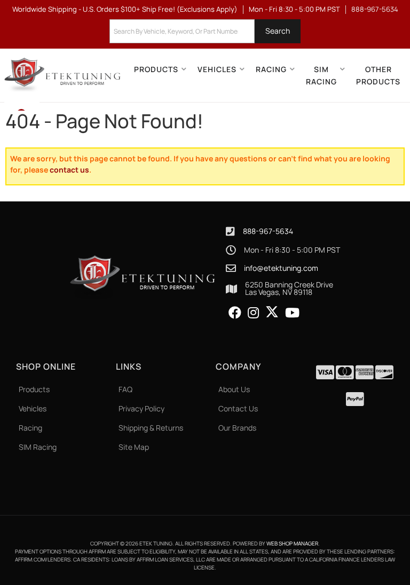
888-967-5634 (268, 231)
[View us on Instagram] (253, 313)
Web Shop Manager (292, 543)
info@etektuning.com (281, 268)
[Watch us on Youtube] (292, 313)
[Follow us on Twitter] (272, 312)
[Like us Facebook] (234, 313)
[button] (205, 31)
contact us (69, 170)
